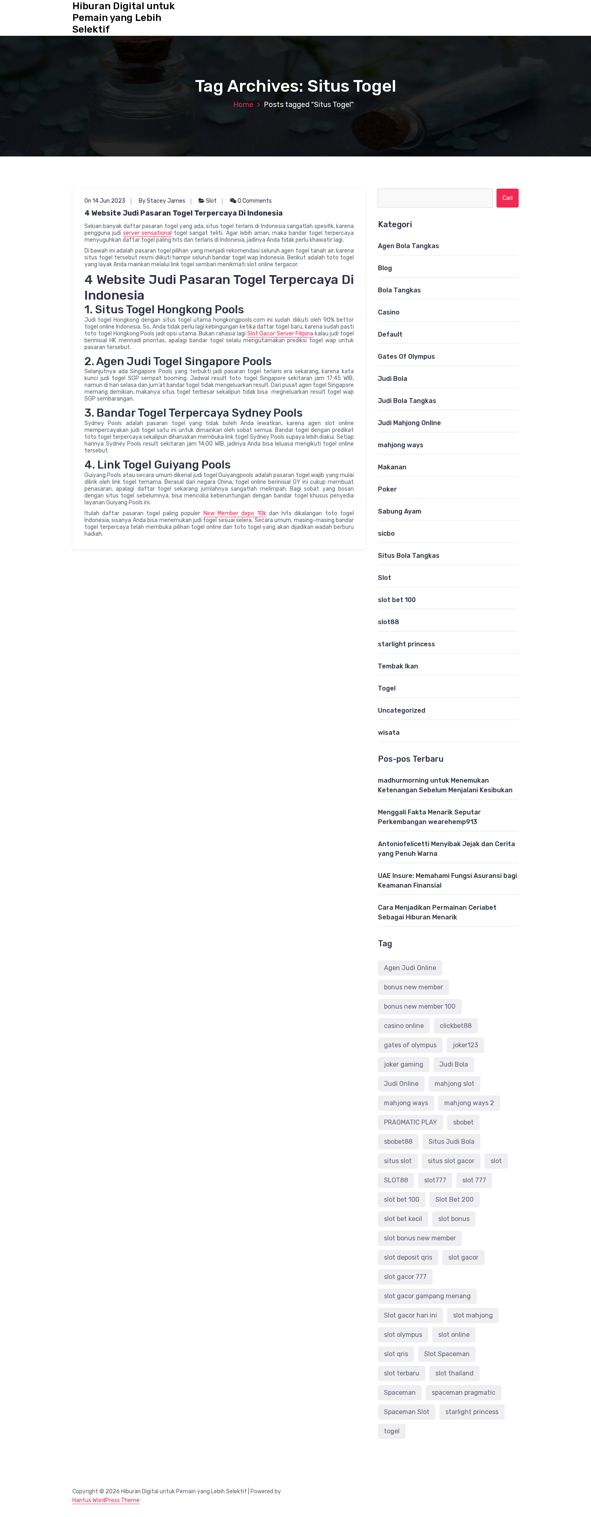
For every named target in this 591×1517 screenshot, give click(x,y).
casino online (404, 1026)
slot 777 (474, 1180)
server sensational (147, 233)
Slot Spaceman (447, 1354)
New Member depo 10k (234, 513)
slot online (454, 1334)
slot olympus (403, 1334)
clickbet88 (456, 1026)
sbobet (463, 1122)
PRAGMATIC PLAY (410, 1122)
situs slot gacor (451, 1161)
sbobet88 (398, 1141)
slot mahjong (473, 1315)
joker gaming (403, 1064)
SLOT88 (396, 1180)
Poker (387, 489)
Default (390, 334)
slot (496, 1161)
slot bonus (454, 1219)
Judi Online (401, 1083)
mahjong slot (454, 1083)
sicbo (386, 533)
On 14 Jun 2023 (104, 200)
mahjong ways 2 (469, 1103)
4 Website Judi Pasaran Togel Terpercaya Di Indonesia (183, 213)
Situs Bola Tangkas (408, 555)
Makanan (392, 467)
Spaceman (400, 1392)
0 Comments (254, 200)
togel (392, 1431)
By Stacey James (162, 200)
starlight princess (406, 644)
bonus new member (413, 987)
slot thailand (454, 1373)
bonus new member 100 (420, 1006)
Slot (211, 200)
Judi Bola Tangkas (407, 401)
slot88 (388, 622)
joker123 (465, 1045)
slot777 (435, 1180)
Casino (389, 312)
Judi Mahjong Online (409, 423)
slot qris (396, 1354)
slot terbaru (401, 1373)
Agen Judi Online (410, 968)
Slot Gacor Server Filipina (280, 333)
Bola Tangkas (399, 290)
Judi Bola (392, 378)
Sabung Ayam (399, 511)
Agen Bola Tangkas (408, 246)
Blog (385, 268)
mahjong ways (400, 445)
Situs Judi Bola (451, 1141)
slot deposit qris (408, 1257)
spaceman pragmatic (463, 1392)
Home (243, 104)
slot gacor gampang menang (427, 1296)
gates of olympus (410, 1045)
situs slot (398, 1161)
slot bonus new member (420, 1238)
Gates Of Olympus (406, 356)
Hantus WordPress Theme (106, 1500)
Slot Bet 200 (454, 1199)
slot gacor (463, 1257)
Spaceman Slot (406, 1412)
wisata (389, 732)
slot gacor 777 (405, 1277)
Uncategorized (401, 710)
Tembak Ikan (398, 666)
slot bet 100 (397, 600)
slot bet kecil (403, 1219)
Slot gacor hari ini (410, 1315)
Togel (387, 688)
